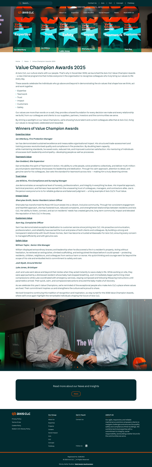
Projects (51, 426)
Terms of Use (16, 422)
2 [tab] (74, 367)
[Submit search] (20, 3)
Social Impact (104, 13)
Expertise (75, 13)
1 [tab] (71, 367)
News (116, 13)
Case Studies (89, 13)
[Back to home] (26, 12)
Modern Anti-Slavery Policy (21, 429)
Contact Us (92, 3)
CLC (110, 3)
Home (18, 61)
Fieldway (131, 3)
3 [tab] (77, 367)
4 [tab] (80, 367)
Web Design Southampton (84, 464)
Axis (102, 3)
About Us (62, 13)
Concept (119, 3)
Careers (51, 429)
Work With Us (129, 13)
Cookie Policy (16, 425)
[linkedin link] (86, 446)
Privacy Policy (16, 419)
